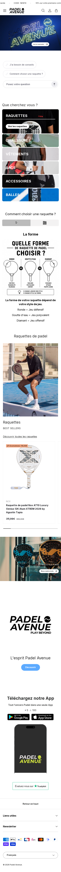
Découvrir (30, 667)
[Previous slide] (7, 263)
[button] (56, 10)
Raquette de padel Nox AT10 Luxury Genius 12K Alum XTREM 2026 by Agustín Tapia (27, 509)
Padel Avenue (16, 865)
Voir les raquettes (17, 126)
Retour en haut (30, 804)
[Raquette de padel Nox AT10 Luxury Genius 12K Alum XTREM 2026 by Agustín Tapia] (29, 467)
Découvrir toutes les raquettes (20, 436)
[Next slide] (53, 263)
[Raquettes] (30, 379)
